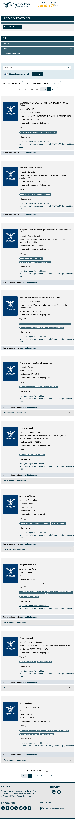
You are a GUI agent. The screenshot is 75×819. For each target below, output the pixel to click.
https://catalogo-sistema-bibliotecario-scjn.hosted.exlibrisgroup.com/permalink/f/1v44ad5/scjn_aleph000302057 (46, 745)
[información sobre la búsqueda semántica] (28, 74)
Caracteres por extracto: (41, 83)
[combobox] (35, 68)
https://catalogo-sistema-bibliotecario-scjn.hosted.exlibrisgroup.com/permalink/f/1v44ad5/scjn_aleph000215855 (46, 608)
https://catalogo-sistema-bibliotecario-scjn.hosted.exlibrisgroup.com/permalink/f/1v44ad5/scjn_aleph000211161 (46, 206)
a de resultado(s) (28, 89)
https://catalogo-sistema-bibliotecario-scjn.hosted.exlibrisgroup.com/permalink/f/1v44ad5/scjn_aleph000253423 (46, 466)
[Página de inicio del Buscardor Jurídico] (48, 5)
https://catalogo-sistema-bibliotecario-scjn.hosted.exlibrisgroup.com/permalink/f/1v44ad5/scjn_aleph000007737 (46, 144)
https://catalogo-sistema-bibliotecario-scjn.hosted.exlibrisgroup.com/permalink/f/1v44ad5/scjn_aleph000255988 (46, 673)
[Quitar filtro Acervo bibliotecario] (20, 27)
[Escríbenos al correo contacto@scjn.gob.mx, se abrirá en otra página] (59, 792)
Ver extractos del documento (20, 413)
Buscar (37, 74)
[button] (37, 44)
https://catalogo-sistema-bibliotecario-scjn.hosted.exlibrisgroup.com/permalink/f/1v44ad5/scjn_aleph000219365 (46, 398)
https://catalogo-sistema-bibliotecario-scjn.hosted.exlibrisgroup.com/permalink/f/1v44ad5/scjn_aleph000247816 (46, 535)
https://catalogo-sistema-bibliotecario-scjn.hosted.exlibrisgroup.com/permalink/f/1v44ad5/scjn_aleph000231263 (46, 339)
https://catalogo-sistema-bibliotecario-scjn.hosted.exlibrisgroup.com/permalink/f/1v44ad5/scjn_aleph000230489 (46, 273)
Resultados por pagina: (11, 83)
